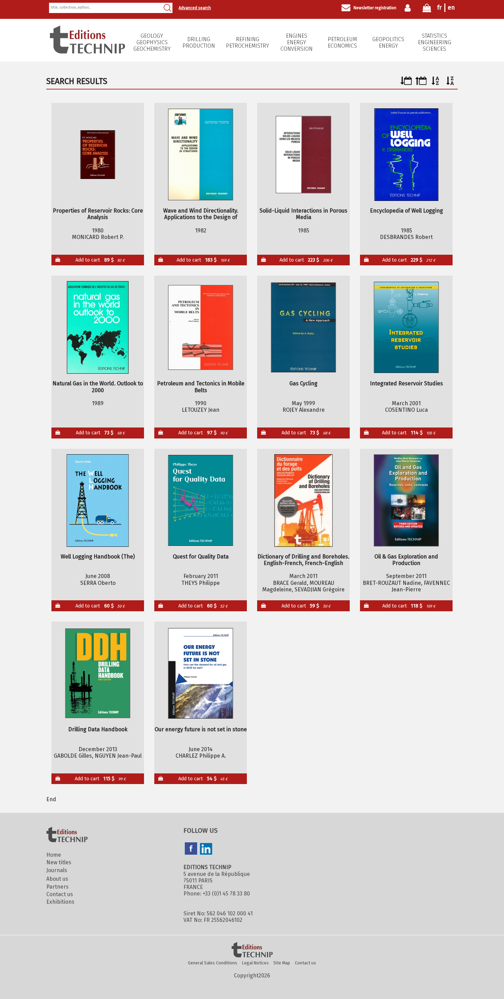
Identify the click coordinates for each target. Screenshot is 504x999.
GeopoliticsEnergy (388, 42)
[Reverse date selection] (420, 83)
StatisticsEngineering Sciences (434, 42)
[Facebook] (191, 849)
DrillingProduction (198, 42)
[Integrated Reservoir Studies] (406, 327)
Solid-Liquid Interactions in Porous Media (303, 213)
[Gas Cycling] (303, 327)
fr (439, 7)
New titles (58, 862)
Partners (57, 886)
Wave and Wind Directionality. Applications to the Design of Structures (200, 213)
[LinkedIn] (206, 849)
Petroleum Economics (342, 42)
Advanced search (195, 7)
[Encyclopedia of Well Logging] (406, 154)
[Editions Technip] (252, 950)
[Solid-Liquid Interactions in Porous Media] (303, 154)
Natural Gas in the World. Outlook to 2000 (97, 386)
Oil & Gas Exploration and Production (406, 559)
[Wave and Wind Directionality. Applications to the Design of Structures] (200, 154)
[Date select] (406, 83)
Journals (56, 870)
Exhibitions (60, 902)
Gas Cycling (303, 383)
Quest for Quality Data (201, 556)
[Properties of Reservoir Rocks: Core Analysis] (97, 154)
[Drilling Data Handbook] (97, 673)
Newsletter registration (374, 7)
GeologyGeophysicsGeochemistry (152, 42)
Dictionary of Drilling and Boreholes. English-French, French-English (303, 559)
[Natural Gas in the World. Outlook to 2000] (97, 327)
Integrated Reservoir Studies (406, 383)
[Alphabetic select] (435, 83)
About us (57, 879)
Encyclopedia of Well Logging (406, 210)
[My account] (409, 8)
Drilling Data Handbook (98, 729)
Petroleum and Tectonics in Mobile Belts (200, 386)
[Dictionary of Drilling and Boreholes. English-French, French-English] (303, 500)
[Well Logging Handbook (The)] (97, 500)
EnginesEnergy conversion (296, 42)
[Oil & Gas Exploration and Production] (406, 500)
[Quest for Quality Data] (200, 500)
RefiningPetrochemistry (247, 42)
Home (53, 855)
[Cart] (427, 9)
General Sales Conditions (212, 962)
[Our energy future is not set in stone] (200, 673)
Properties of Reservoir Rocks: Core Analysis (98, 213)
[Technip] (87, 51)
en (451, 7)
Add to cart (100, 260)
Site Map (281, 962)
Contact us (59, 894)
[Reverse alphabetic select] (450, 83)
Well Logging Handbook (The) (98, 556)
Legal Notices (255, 962)
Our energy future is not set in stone (201, 729)
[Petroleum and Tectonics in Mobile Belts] (200, 327)
